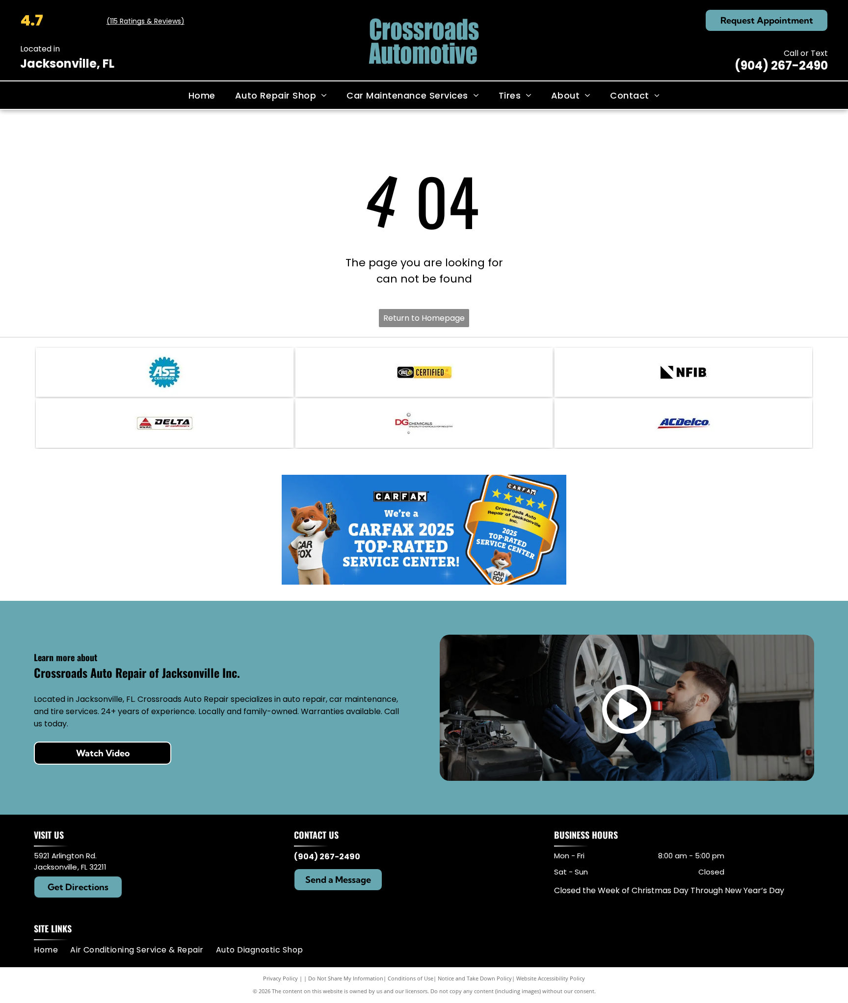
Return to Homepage (424, 318)
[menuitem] (202, 95)
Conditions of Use (410, 978)
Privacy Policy (280, 978)
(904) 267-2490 (781, 65)
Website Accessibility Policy (550, 978)
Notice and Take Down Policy (475, 978)
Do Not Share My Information (345, 978)
